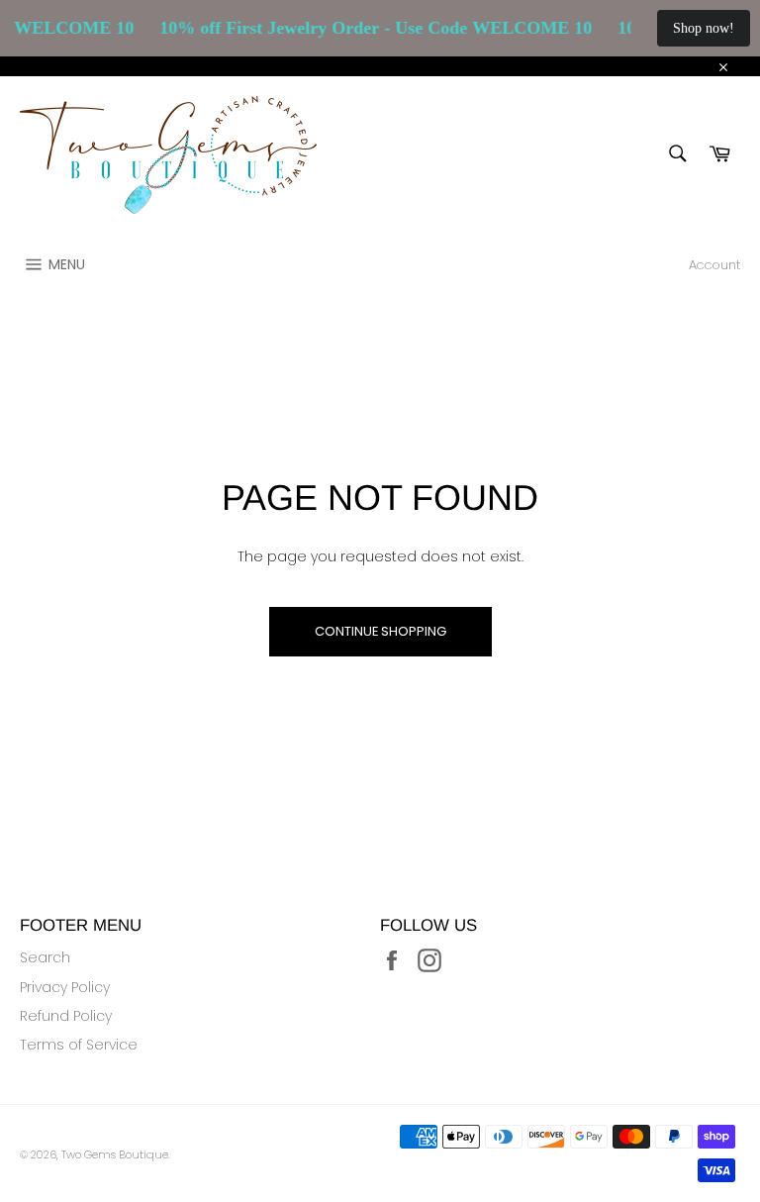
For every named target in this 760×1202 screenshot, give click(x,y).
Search (45, 957)
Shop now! (703, 28)
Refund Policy (66, 1016)
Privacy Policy (65, 987)
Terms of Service (79, 1044)
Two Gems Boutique (114, 1154)
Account (714, 264)
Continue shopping (380, 631)
